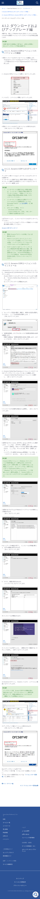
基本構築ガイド (7, 856)
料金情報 (5, 832)
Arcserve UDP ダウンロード (10, 228)
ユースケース (6, 826)
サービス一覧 (6, 822)
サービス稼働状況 (8, 864)
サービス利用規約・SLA (28, 846)
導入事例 (5, 829)
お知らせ (5, 836)
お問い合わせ (25, 834)
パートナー (6, 839)
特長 (4, 819)
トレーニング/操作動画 (28, 837)
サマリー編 (8, 783)
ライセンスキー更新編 (28, 785)
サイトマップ (20, 878)
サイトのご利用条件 (20, 882)
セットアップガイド (8, 852)
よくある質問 (23, 203)
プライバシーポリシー (20, 885)
